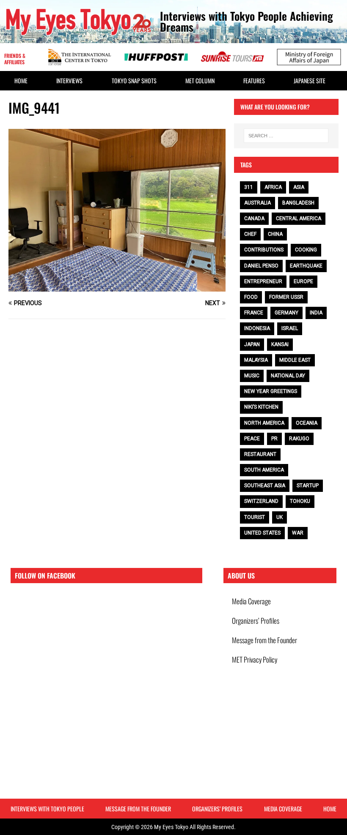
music (251, 376)
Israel (289, 328)
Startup (308, 485)
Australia (257, 203)
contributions (264, 250)
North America (264, 423)
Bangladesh (298, 203)
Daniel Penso (261, 266)
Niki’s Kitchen (261, 407)
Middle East (295, 360)
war (297, 533)
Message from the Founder (264, 640)
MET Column (200, 80)
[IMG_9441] (117, 287)
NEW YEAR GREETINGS (270, 391)
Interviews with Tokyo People (47, 808)
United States (262, 533)
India (316, 313)
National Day (288, 376)
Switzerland (261, 501)
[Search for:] (286, 135)
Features (254, 80)
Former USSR (286, 297)
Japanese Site (309, 80)
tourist (254, 517)
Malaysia (256, 360)
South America (264, 470)
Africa (273, 187)
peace (252, 439)
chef (250, 234)
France (253, 313)
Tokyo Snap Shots (134, 80)
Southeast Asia (264, 485)
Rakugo (299, 439)
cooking (306, 250)
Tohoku (300, 501)
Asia (298, 187)
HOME (21, 80)
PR (274, 439)
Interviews (69, 80)
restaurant (260, 454)
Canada (254, 218)
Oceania (306, 423)
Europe (303, 281)
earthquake (306, 266)
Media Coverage (251, 601)
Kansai (280, 344)
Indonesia (257, 328)
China (275, 234)
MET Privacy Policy (254, 659)
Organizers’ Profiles (255, 620)
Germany (286, 313)
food (251, 297)
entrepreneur (263, 281)
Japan (252, 344)
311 (248, 187)
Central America (298, 218)
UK (279, 517)
